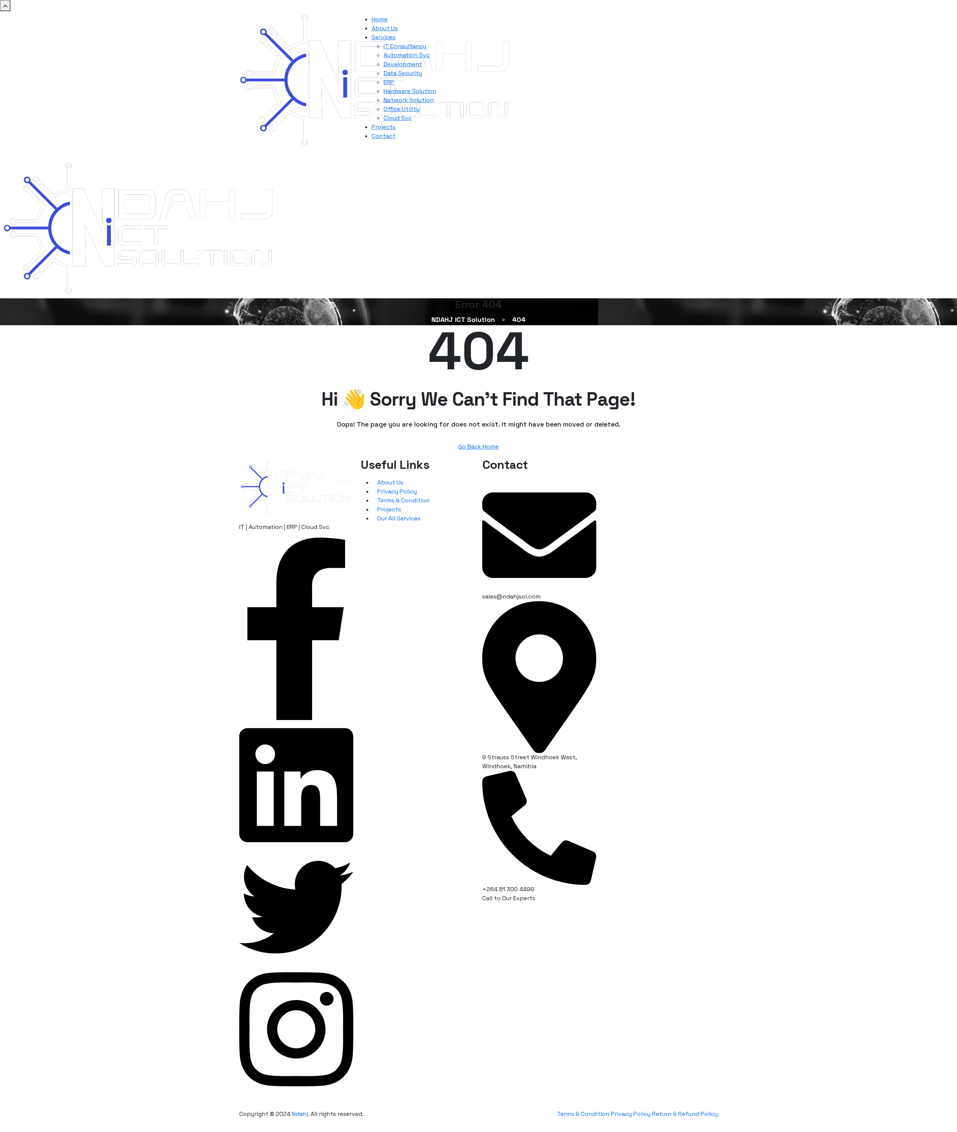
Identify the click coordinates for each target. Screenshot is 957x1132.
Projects (389, 509)
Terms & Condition (403, 500)
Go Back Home (478, 446)
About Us (390, 482)
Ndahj (300, 1114)
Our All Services (399, 518)
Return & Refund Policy (685, 1114)
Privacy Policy (397, 491)
